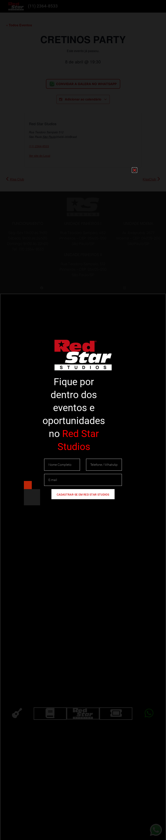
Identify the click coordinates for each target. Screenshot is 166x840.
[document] (83, 420)
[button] (134, 170)
